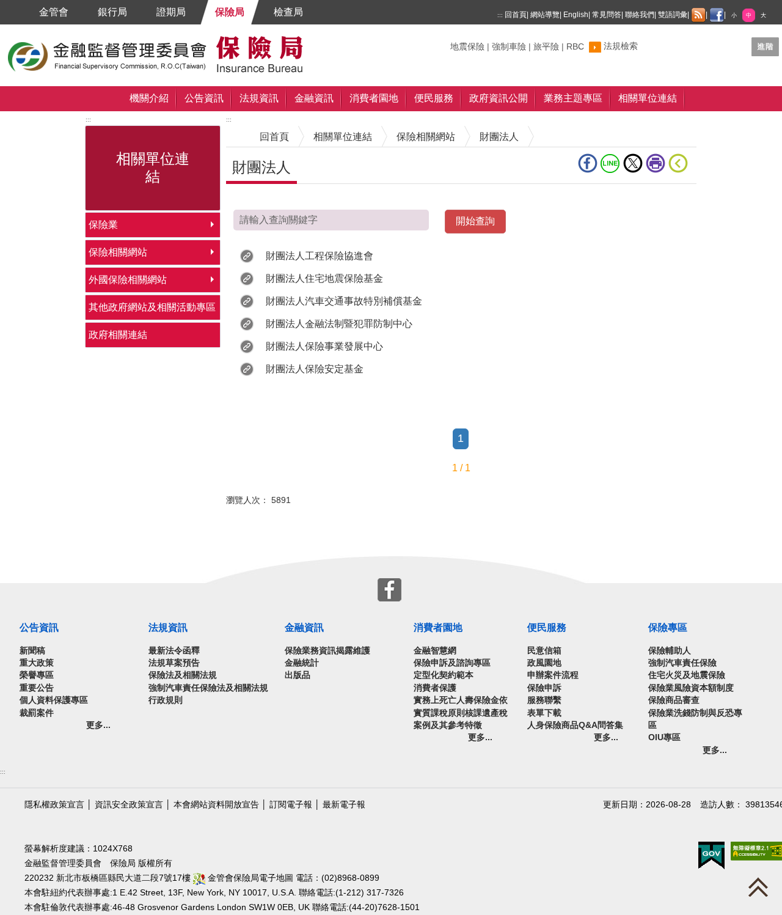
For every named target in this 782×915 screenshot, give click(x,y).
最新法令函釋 (174, 650)
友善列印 (657, 163)
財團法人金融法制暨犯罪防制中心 (339, 323)
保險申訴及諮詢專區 (452, 662)
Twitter (634, 163)
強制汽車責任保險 (682, 662)
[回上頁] (680, 163)
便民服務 (433, 98)
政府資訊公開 (498, 98)
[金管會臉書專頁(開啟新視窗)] (716, 15)
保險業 (103, 224)
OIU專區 (664, 737)
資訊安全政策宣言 (129, 804)
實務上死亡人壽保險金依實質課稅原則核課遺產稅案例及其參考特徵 (461, 713)
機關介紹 (149, 98)
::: (500, 15)
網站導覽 (545, 14)
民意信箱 (544, 650)
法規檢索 (621, 46)
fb (589, 163)
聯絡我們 (639, 14)
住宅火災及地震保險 (686, 675)
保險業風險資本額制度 (691, 688)
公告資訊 (204, 98)
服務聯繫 (544, 700)
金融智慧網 (435, 650)
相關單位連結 (647, 98)
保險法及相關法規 (182, 675)
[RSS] (698, 15)
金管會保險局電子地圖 (249, 878)
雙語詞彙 (672, 14)
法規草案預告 (174, 662)
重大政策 (37, 662)
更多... (98, 725)
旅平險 (546, 46)
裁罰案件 (37, 713)
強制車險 (509, 46)
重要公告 (37, 688)
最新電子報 (344, 804)
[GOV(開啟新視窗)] (711, 854)
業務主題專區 (573, 98)
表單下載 (544, 713)
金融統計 (302, 662)
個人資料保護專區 (54, 700)
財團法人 (499, 136)
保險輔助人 (669, 650)
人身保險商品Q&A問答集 (575, 725)
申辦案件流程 (553, 675)
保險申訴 (544, 688)
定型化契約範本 (443, 675)
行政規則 (165, 700)
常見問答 (606, 14)
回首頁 (516, 14)
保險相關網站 (118, 252)
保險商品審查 (674, 700)
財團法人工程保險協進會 (319, 256)
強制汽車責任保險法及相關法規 (208, 688)
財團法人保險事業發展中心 (324, 346)
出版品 (297, 675)
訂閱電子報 (290, 804)
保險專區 (667, 627)
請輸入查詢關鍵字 (545, 219)
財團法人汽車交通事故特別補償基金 (344, 301)
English (575, 14)
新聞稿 (32, 650)
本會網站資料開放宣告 (216, 804)
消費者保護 (435, 688)
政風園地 (544, 662)
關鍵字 (463, 41)
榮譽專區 (37, 675)
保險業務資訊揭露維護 (327, 650)
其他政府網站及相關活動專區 (152, 307)
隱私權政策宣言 (54, 804)
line (612, 163)
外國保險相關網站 (128, 279)
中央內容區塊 (255, 202)
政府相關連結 (118, 334)
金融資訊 (314, 98)
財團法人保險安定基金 (315, 369)
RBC (575, 46)
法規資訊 (259, 98)
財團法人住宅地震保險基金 (324, 278)
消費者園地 (373, 98)
